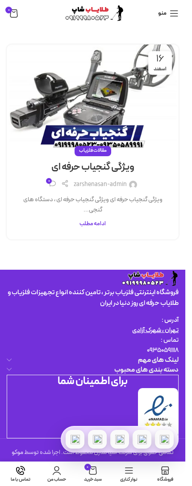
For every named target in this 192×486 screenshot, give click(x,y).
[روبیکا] (75, 439)
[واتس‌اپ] (142, 439)
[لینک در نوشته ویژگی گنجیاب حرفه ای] (93, 98)
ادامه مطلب (92, 223)
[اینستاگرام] (97, 439)
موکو (17, 452)
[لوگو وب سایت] (93, 13)
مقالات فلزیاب (93, 150)
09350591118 (163, 350)
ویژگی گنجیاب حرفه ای (92, 167)
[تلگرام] (119, 439)
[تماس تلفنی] (164, 439)
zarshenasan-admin (100, 184)
